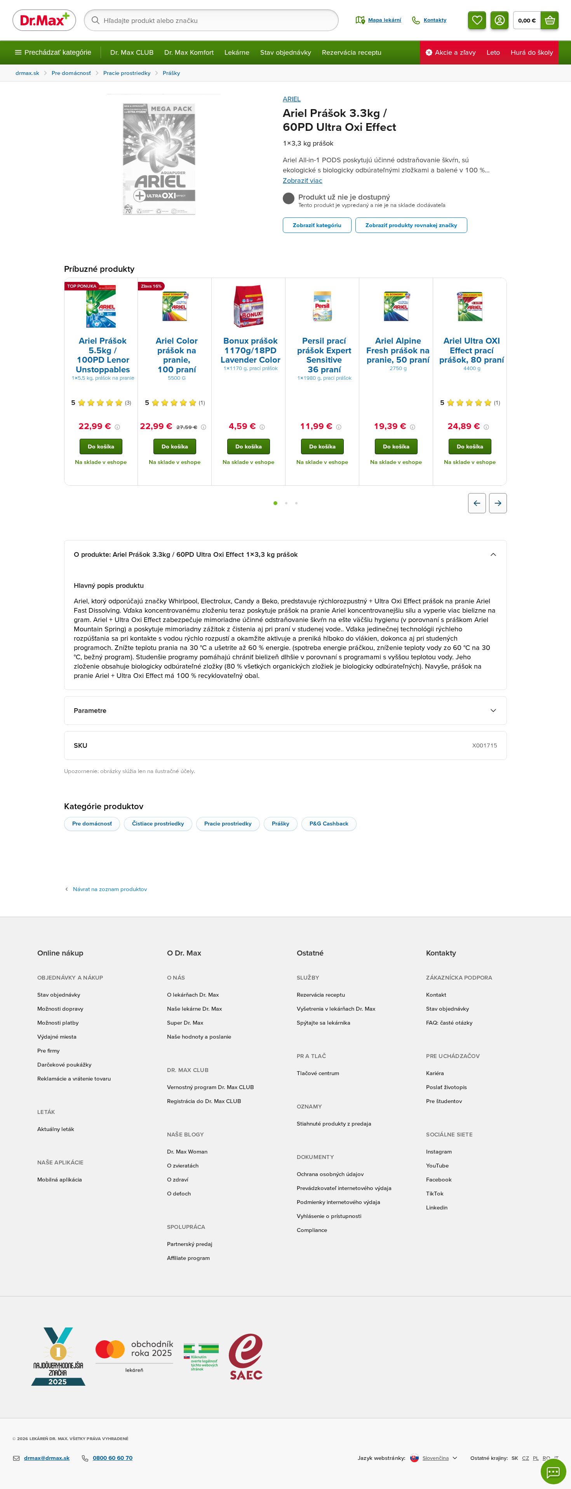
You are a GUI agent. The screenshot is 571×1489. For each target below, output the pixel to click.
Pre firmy (48, 1050)
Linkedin (436, 1207)
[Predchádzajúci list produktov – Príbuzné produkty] (477, 503)
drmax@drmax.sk (47, 1457)
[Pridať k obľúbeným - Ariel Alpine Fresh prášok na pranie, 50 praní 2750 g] (424, 287)
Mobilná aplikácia (59, 1179)
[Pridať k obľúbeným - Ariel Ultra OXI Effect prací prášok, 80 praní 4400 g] (498, 287)
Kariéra (435, 1073)
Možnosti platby (57, 1022)
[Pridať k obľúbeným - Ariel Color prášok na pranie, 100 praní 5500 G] (203, 287)
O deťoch (179, 1193)
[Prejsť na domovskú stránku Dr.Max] (44, 20)
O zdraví (177, 1179)
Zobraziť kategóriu (317, 225)
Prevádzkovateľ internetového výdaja (344, 1188)
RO (546, 1458)
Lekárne (237, 52)
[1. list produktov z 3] (275, 503)
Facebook (439, 1179)
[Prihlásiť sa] (499, 20)
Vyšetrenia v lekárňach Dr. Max (336, 1008)
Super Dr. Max (185, 1022)
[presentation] (101, 306)
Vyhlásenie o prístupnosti (329, 1216)
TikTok (435, 1193)
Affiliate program (188, 1257)
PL (536, 1458)
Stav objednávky (285, 52)
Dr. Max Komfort (189, 52)
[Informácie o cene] (117, 427)
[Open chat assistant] (553, 1471)
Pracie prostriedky (228, 823)
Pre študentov (444, 1101)
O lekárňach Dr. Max (193, 994)
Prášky (280, 823)
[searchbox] (211, 20)
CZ (525, 1458)
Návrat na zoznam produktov (110, 889)
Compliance (312, 1230)
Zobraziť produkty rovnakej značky (411, 225)
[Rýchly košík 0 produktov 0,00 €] (550, 20)
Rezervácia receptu (351, 52)
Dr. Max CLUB (131, 52)
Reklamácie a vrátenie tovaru (74, 1078)
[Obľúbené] (477, 20)
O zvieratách (182, 1165)
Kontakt (436, 994)
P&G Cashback (329, 823)
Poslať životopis (446, 1087)
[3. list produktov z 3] (296, 503)
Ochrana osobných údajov (330, 1174)
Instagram (439, 1151)
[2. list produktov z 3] (286, 503)
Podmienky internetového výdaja (338, 1202)
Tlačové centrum (318, 1073)
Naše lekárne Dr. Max (194, 1008)
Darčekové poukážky (64, 1064)
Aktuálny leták (55, 1129)
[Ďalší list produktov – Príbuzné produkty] (498, 503)
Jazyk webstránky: (382, 1457)
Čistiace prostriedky (158, 823)
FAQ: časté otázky (449, 1022)
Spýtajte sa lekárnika (323, 1022)
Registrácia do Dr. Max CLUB (204, 1101)
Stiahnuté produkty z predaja (334, 1123)
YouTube (437, 1165)
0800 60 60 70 (112, 1457)
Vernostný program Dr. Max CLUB (210, 1087)
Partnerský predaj (189, 1244)
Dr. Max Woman (187, 1151)
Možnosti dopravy (60, 1008)
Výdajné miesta (57, 1036)
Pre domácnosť (92, 823)
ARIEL (292, 99)
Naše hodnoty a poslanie (199, 1036)
